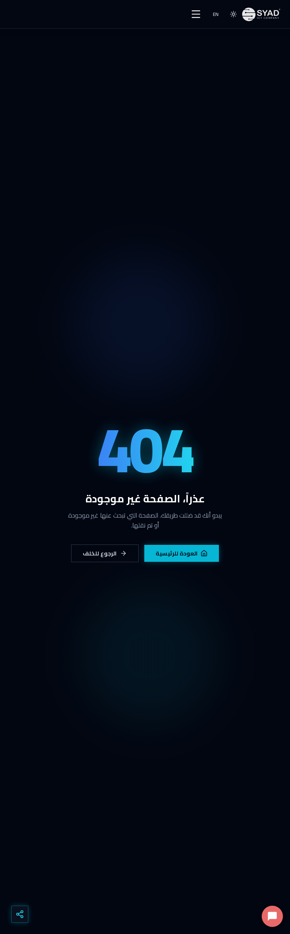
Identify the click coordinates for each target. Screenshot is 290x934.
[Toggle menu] (195, 14)
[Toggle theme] (233, 14)
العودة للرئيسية (177, 553)
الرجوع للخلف (100, 553)
